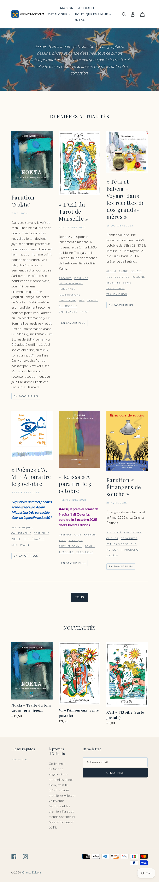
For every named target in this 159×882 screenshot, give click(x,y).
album (111, 271)
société (112, 555)
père (62, 540)
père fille (41, 533)
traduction (115, 288)
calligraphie (21, 533)
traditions (84, 552)
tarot (84, 311)
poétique (75, 540)
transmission (116, 294)
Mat (81, 300)
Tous (79, 597)
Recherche (19, 759)
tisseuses (66, 552)
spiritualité (68, 311)
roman (90, 546)
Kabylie (90, 534)
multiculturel (117, 276)
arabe (123, 271)
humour (112, 549)
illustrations (69, 294)
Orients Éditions (32, 872)
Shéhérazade (34, 539)
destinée (81, 278)
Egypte (136, 271)
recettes (113, 282)
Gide (78, 534)
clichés (112, 538)
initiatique (67, 300)
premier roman (70, 546)
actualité (114, 532)
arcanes (65, 278)
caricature (133, 532)
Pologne (138, 276)
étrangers (129, 538)
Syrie (127, 282)
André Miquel (22, 527)
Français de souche (121, 544)
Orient (92, 300)
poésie (16, 539)
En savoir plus (26, 396)
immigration (131, 549)
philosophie (68, 306)
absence (65, 534)
